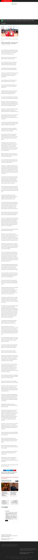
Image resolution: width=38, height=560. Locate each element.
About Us (8, 20)
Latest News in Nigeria (8, 38)
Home (2, 38)
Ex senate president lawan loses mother (4, 502)
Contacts (21, 558)
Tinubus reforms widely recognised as (14, 502)
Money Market (3, 23)
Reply (6, 520)
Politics (11, 20)
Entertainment (24, 20)
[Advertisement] (19, 12)
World (33, 20)
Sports (28, 20)
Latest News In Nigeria (17, 20)
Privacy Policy (13, 558)
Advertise (4, 20)
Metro (31, 20)
